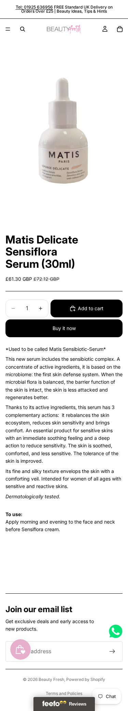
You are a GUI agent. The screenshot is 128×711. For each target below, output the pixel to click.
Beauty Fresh (51, 679)
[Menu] (8, 29)
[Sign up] (112, 651)
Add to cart (90, 308)
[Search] (22, 29)
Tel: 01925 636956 (34, 7)
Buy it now (64, 328)
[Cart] (119, 29)
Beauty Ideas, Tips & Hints (82, 11)
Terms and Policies (64, 693)
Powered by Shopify (85, 679)
